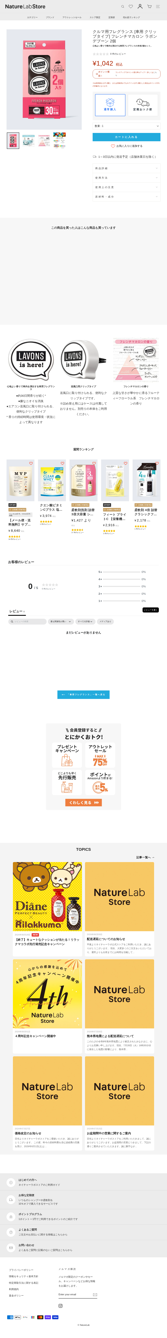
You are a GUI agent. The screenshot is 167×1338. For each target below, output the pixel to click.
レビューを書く (151, 610)
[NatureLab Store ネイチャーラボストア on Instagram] (60, 1305)
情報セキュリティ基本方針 (23, 1276)
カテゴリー (32, 17)
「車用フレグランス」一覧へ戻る (86, 694)
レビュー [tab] (17, 611)
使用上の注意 (104, 187)
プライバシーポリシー (21, 1270)
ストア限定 (95, 17)
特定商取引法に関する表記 (23, 1282)
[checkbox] (105, 622)
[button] (122, 572)
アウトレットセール (72, 17)
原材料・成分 (104, 196)
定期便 (111, 17)
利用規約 (14, 1289)
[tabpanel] (83, 644)
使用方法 (101, 177)
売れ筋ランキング (131, 17)
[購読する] (95, 1294)
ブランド (50, 17)
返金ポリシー (16, 1295)
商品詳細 (101, 168)
